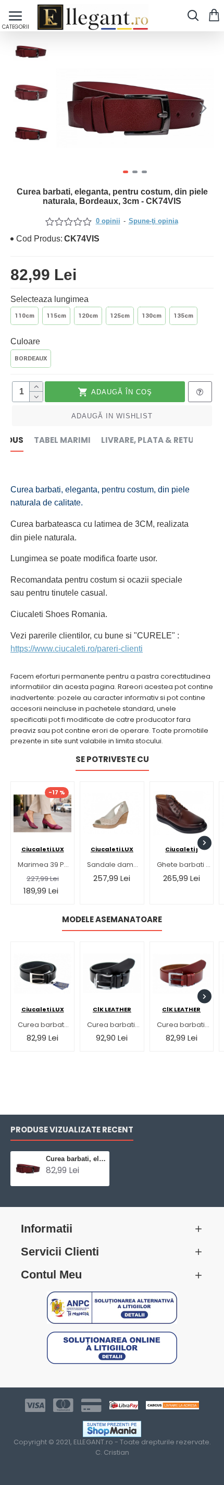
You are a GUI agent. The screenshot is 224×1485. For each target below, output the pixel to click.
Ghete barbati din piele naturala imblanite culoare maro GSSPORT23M (183, 865)
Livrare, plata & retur (150, 440)
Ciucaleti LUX (42, 849)
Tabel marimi (62, 440)
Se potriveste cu (112, 760)
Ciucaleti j (181, 849)
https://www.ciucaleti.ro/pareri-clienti (76, 648)
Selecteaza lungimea (49, 299)
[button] (66, 108)
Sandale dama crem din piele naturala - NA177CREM (114, 865)
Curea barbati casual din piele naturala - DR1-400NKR (114, 1025)
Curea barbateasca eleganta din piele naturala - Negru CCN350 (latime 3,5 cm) (44, 1025)
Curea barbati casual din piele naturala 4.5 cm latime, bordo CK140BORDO (183, 1025)
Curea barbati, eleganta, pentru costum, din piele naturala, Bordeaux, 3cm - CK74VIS (76, 1159)
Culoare (25, 341)
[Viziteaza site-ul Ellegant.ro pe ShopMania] (112, 1429)
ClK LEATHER (112, 1009)
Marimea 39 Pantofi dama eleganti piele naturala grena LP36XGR (44, 865)
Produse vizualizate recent (71, 1130)
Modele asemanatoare (112, 920)
